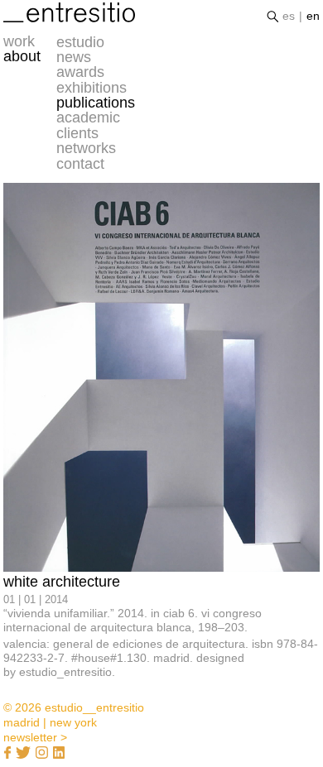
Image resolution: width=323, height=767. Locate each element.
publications (95, 102)
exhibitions (91, 87)
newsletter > (35, 737)
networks (86, 148)
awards (80, 72)
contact (80, 163)
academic (88, 117)
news (73, 57)
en (313, 16)
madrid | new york (50, 722)
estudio (80, 42)
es (288, 16)
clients (77, 133)
